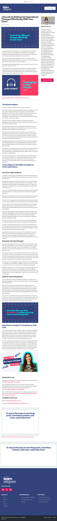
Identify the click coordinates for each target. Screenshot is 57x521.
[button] (49, 7)
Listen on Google (15, 97)
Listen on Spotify (24, 97)
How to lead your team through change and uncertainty (21, 437)
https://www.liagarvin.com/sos (12, 382)
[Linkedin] (2, 489)
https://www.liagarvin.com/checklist (14, 389)
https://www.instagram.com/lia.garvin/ (17, 403)
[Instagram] (6, 489)
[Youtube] (10, 489)
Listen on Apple (6, 97)
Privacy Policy (47, 517)
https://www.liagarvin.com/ (13, 400)
